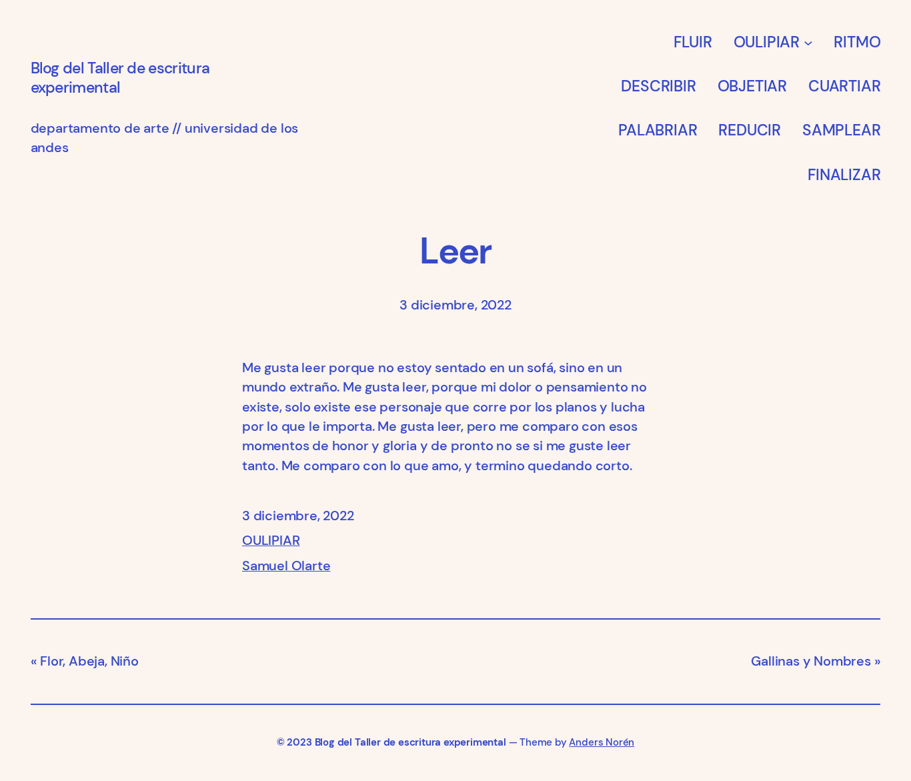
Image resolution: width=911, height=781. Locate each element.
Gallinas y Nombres (810, 661)
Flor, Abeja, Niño (89, 661)
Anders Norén (601, 742)
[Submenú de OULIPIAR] (808, 42)
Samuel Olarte (286, 566)
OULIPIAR (270, 540)
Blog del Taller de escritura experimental (120, 77)
